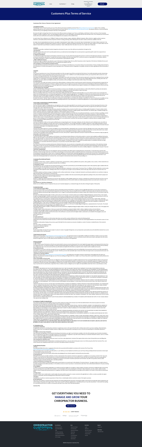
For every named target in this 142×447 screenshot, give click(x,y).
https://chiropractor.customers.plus (87, 27)
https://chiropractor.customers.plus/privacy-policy (78, 29)
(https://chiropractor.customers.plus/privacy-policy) (55, 235)
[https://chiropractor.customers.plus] (39, 4)
